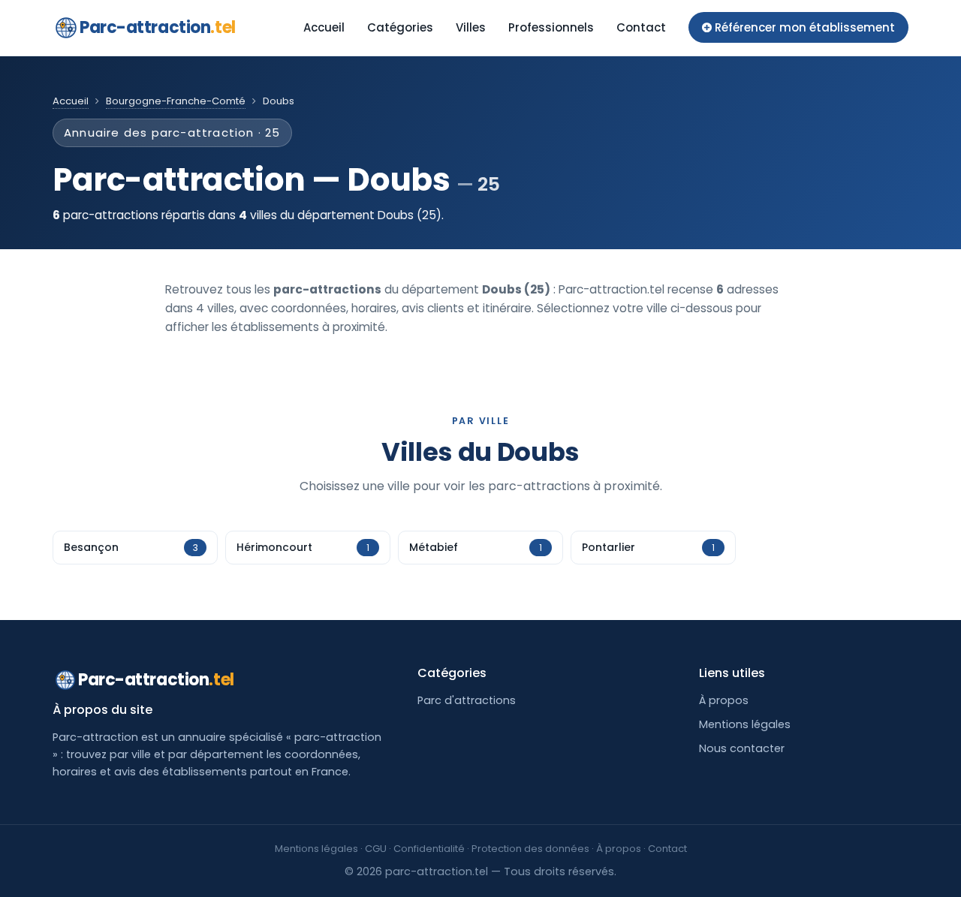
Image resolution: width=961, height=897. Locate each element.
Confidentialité (429, 848)
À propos (724, 700)
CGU (376, 848)
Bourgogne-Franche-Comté (176, 101)
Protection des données (530, 848)
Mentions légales (745, 724)
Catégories (400, 27)
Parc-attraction (158, 27)
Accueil (324, 27)
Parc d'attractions (466, 700)
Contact (641, 27)
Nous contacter (742, 748)
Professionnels (551, 27)
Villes (471, 27)
